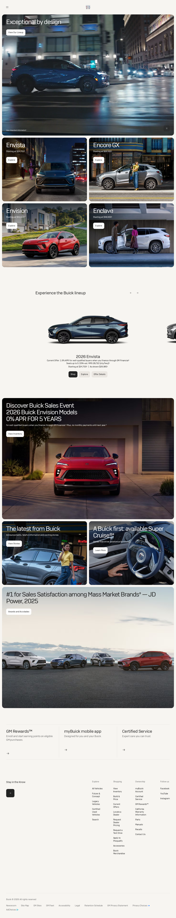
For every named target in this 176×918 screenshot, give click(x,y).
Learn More (100, 550)
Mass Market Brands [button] (114, 594)
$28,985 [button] (103, 366)
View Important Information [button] (16, 130)
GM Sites (37, 906)
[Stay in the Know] (10, 793)
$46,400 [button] (107, 217)
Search (95, 819)
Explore (11, 160)
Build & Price (116, 798)
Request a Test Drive (118, 831)
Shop (73, 374)
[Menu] (7, 7)
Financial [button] (124, 360)
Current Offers (116, 805)
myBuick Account (139, 790)
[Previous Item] (131, 293)
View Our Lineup (15, 32)
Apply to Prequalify (118, 839)
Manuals (139, 824)
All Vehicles (97, 788)
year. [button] (104, 425)
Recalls (138, 829)
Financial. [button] (61, 425)
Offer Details (99, 374)
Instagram (165, 798)
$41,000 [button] (20, 217)
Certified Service (139, 798)
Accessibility (64, 906)
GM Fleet (50, 906)
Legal (77, 906)
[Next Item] (137, 293)
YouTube (164, 793)
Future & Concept (96, 795)
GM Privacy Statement (117, 906)
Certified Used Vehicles (96, 812)
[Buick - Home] (88, 4)
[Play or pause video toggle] (167, 128)
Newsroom (11, 906)
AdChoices (11, 910)
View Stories (14, 543)
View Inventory (15, 433)
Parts (137, 819)
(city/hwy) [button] (105, 363)
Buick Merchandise (119, 852)
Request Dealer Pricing (117, 822)
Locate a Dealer (117, 813)
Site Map (25, 906)
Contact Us (140, 834)
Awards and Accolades (18, 611)
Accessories (118, 845)
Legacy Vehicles (96, 803)
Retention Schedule (94, 906)
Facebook (164, 788)
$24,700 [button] (20, 151)
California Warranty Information (140, 812)
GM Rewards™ (142, 804)
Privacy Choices (140, 906)
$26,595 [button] (107, 151)
